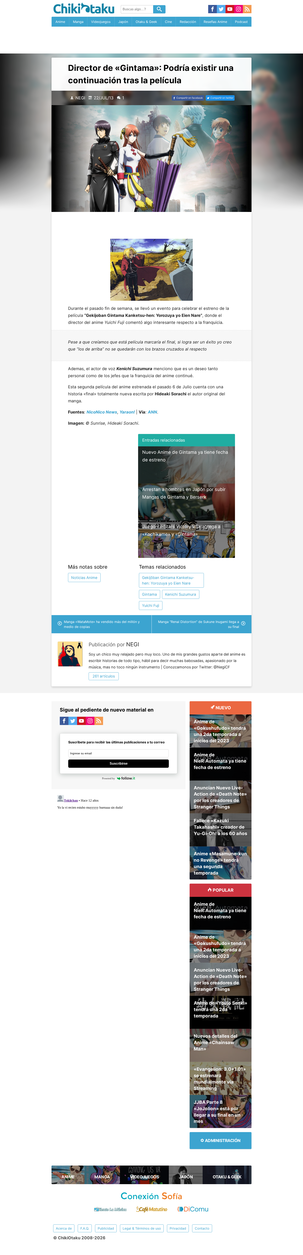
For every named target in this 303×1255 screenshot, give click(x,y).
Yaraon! (127, 412)
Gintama (149, 594)
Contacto (202, 1228)
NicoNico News (102, 412)
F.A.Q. (84, 1228)
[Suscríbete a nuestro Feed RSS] (247, 9)
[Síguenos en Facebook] (212, 9)
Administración (222, 1140)
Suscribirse (119, 763)
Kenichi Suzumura (180, 594)
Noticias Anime (84, 577)
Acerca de (64, 1228)
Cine (168, 22)
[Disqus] (118, 845)
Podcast (241, 22)
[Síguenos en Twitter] (221, 9)
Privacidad (178, 1228)
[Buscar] (159, 9)
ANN (152, 412)
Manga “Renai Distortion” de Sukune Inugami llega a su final (198, 624)
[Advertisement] (151, 40)
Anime (60, 22)
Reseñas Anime (215, 22)
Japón (123, 22)
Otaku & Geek (146, 22)
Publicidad (106, 1228)
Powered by (108, 778)
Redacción (188, 22)
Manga (78, 22)
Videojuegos (100, 22)
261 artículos (104, 676)
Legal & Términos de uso (142, 1228)
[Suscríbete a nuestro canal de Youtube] (229, 9)
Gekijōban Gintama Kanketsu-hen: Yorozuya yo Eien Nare (168, 580)
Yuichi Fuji (150, 605)
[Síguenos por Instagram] (238, 9)
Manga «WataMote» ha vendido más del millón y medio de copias (102, 624)
